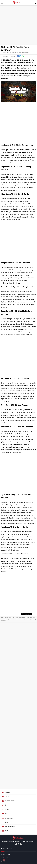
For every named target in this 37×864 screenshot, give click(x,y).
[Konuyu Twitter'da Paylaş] (20, 56)
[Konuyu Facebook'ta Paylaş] (18, 56)
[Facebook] (16, 844)
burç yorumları (9, 619)
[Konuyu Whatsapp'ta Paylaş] (23, 56)
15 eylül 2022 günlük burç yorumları (17, 617)
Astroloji (9, 52)
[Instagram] (18, 844)
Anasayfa (3, 52)
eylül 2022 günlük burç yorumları (22, 619)
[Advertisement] (18, 25)
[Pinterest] (21, 844)
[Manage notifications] (4, 860)
